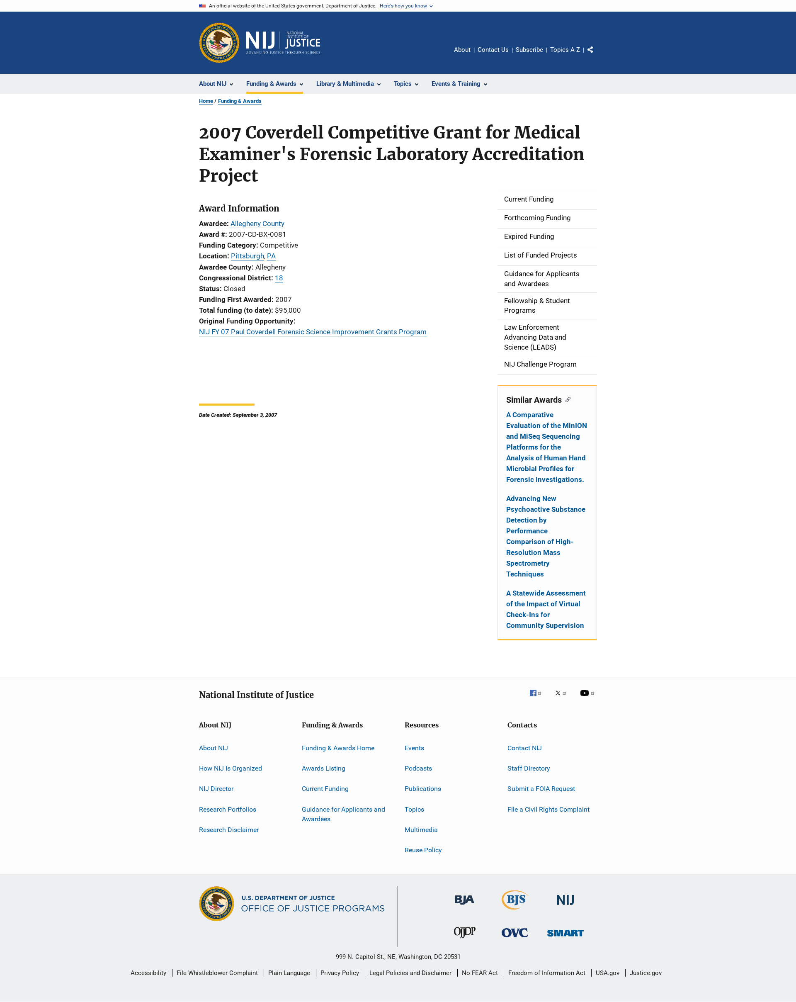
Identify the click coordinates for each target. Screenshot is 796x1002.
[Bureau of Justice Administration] (464, 906)
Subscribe (529, 50)
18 (279, 278)
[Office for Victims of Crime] (515, 939)
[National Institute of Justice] (565, 906)
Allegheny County (257, 223)
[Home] (283, 43)
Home (206, 101)
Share (597, 55)
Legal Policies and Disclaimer (410, 973)
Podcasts (418, 768)
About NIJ (213, 748)
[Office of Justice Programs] (219, 42)
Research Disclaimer (229, 830)
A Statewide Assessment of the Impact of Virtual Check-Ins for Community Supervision (546, 609)
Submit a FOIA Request (541, 789)
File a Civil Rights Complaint (548, 809)
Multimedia (421, 830)
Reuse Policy (423, 850)
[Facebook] (539, 699)
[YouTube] (589, 699)
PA (271, 256)
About (462, 50)
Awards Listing (323, 768)
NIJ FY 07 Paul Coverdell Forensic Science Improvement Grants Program (313, 332)
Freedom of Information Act (546, 973)
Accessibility (148, 973)
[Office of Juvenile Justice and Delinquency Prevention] (465, 940)
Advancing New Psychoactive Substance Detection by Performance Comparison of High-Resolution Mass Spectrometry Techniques (545, 536)
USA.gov (607, 973)
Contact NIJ (524, 748)
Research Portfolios (227, 809)
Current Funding (325, 789)
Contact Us (493, 50)
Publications (423, 789)
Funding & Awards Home (338, 748)
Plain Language (289, 973)
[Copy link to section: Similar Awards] (566, 399)
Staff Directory (528, 768)
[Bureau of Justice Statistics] (515, 911)
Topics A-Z (565, 50)
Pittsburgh (247, 256)
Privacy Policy (339, 973)
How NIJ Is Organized (230, 768)
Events (414, 748)
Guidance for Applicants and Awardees (343, 814)
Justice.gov (646, 973)
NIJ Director (216, 789)
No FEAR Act (480, 973)
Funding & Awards (240, 101)
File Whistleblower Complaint (217, 973)
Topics (414, 809)
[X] (564, 699)
